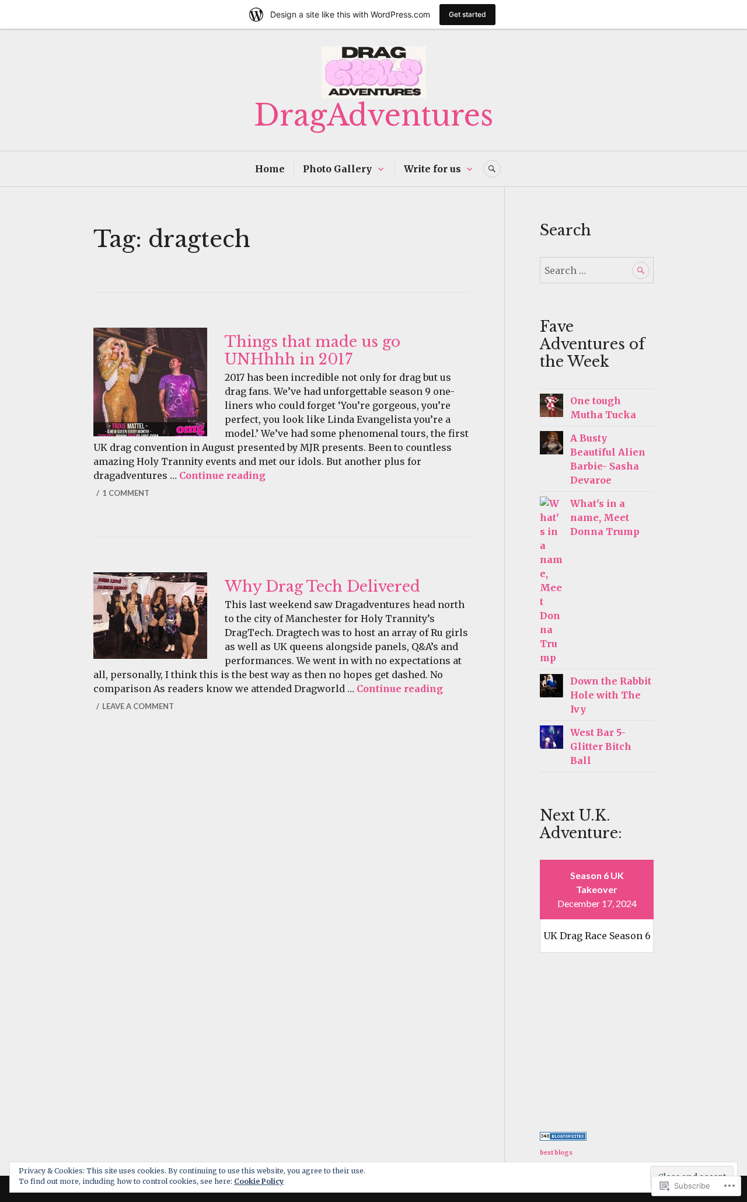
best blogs (556, 1152)
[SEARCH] (492, 169)
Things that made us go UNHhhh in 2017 (312, 351)
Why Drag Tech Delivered (322, 587)
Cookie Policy (259, 1181)
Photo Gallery (337, 169)
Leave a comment (138, 706)
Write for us (432, 169)
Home (270, 169)
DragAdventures (373, 115)
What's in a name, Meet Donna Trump (605, 517)
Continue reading (222, 475)
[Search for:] (597, 270)
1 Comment (125, 493)
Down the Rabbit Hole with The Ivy (610, 695)
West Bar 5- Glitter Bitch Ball (600, 746)
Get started (467, 14)
